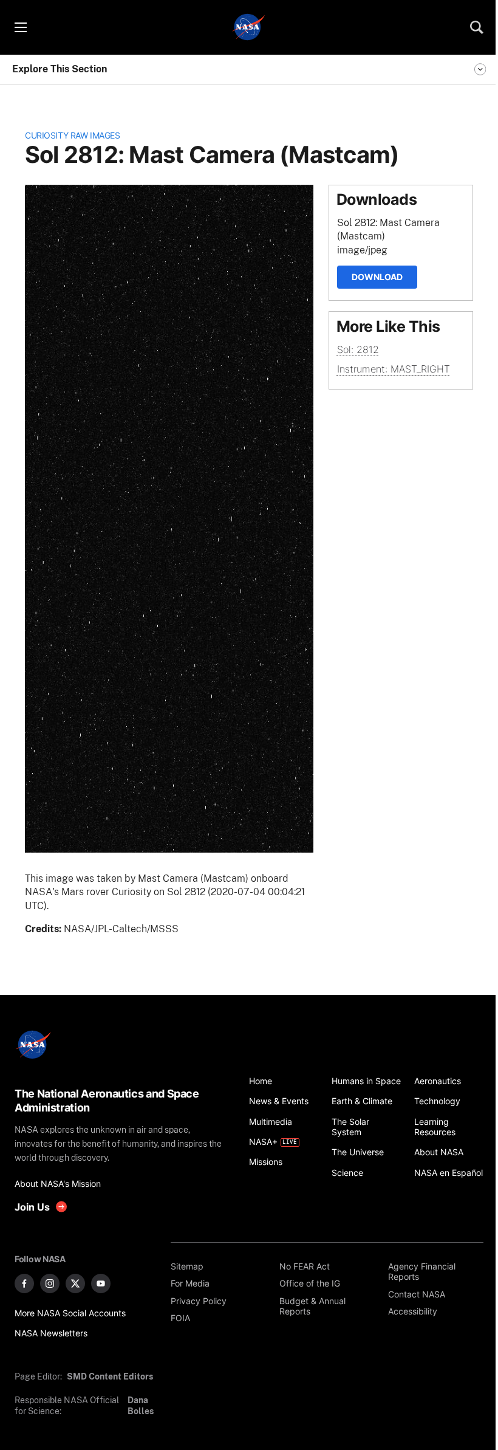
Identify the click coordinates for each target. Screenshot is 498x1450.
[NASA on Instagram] (50, 1283)
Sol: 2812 (358, 349)
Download (377, 277)
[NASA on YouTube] (101, 1283)
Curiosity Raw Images (72, 135)
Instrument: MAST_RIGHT (393, 369)
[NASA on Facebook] (24, 1283)
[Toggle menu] (20, 27)
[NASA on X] (75, 1283)
